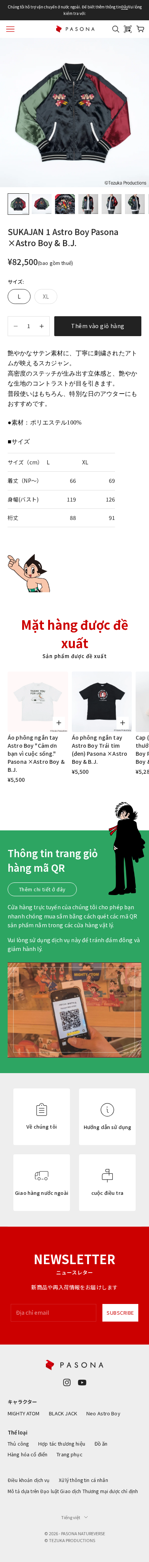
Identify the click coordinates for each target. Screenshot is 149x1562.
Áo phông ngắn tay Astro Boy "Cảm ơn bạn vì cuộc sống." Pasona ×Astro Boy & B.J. (36, 753)
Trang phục (69, 1454)
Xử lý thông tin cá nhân (83, 1480)
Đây (124, 7)
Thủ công (18, 1443)
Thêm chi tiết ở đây (42, 889)
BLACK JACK (63, 1413)
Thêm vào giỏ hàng (98, 326)
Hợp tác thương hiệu (61, 1443)
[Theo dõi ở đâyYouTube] (82, 1382)
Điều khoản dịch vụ (29, 1480)
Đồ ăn (101, 1443)
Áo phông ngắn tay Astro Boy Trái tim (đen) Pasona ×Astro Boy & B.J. (100, 749)
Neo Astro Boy (103, 1413)
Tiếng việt (70, 1517)
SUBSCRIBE (120, 1312)
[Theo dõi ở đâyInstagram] (66, 1382)
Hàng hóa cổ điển (27, 1454)
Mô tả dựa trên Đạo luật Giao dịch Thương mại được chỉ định (73, 1491)
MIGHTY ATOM (24, 1413)
